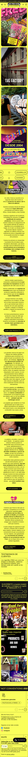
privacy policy (10, 754)
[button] (4, 4)
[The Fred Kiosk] (14, 4)
